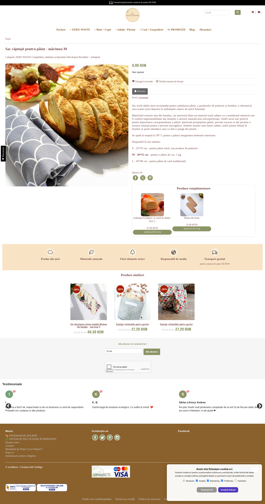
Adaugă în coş (152, 232)
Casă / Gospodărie (152, 29)
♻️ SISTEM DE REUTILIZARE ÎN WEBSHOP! (30, 439)
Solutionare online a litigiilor (20, 456)
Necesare (190, 480)
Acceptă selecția (228, 490)
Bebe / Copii (103, 29)
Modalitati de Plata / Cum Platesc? (24, 449)
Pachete (61, 29)
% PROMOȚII (176, 29)
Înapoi (8, 39)
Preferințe (228, 480)
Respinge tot (207, 490)
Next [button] (258, 404)
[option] (67, 125)
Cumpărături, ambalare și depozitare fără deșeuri (55, 57)
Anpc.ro (9, 452)
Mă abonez (152, 351)
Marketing (214, 480)
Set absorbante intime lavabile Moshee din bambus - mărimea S (88, 325)
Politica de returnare (149, 499)
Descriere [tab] (141, 91)
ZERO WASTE (80, 29)
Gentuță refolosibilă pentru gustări (132, 324)
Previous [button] (6, 404)
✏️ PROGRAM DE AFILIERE (21, 435)
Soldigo (38, 467)
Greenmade (143, 97)
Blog (192, 29)
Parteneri (242, 480)
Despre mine (12, 442)
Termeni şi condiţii (125, 499)
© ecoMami (11, 467)
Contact (9, 446)
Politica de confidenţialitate (96, 499)
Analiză (202, 480)
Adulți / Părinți (126, 29)
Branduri (205, 29)
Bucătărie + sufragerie (89, 57)
